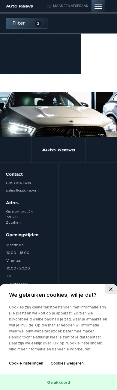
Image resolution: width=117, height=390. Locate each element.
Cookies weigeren (67, 363)
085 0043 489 (18, 183)
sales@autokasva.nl (23, 190)
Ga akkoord (58, 382)
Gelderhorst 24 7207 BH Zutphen (19, 217)
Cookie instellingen (26, 363)
